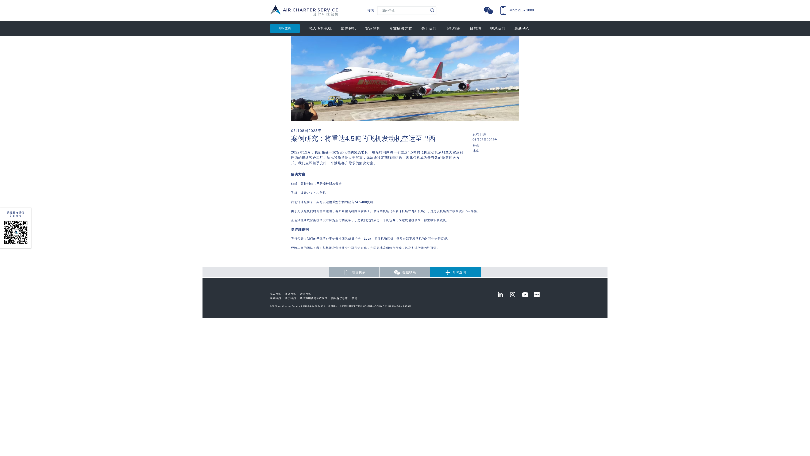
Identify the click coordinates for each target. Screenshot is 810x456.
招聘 (354, 298)
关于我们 (428, 28)
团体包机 (348, 28)
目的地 (475, 28)
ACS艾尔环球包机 (304, 13)
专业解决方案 (400, 28)
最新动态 (522, 28)
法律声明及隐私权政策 (313, 298)
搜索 (371, 10)
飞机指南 (453, 28)
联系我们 (497, 28)
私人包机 (275, 293)
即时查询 (285, 28)
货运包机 (372, 28)
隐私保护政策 (339, 298)
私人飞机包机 (320, 28)
